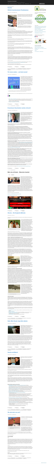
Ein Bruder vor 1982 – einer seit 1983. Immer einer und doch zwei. (40, 49)
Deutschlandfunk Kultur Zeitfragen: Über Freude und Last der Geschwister (17, 385)
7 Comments (24, 458)
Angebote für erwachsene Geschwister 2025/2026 (40, 26)
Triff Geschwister (20, 3)
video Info (13, 174)
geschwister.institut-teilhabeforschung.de (15, 147)
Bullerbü (36, 50)
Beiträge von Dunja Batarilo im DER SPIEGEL (14, 101)
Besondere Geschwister (22, 68)
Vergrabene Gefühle (25, 69)
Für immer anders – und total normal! (17, 72)
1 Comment (17, 105)
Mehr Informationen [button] (20, 201)
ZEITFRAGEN (10, 385)
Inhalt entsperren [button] (20, 203)
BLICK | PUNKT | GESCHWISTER (39, 30)
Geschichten (13, 68)
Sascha (10, 7)
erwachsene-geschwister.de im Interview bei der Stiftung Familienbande (17, 392)
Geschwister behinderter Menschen (14, 410)
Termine (23, 3)
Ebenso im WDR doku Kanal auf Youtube (12, 195)
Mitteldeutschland (27, 3)
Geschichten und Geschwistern (13, 3)
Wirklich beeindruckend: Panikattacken (18, 10)
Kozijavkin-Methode (11, 314)
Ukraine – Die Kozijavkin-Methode (16, 213)
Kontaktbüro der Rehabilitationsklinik (13, 312)
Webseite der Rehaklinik (11, 311)
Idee (8, 3)
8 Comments (29, 410)
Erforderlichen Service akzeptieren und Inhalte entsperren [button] (20, 205)
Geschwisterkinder (19, 69)
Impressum (45, 462)
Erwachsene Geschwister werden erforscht (19, 108)
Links (30, 3)
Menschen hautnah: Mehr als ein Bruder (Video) (40, 31)
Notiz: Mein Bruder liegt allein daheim (18, 321)
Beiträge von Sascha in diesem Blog (13, 391)
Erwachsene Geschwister (12, 1)
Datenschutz (42, 462)
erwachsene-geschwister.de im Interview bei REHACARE (15, 397)
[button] (20, 97)
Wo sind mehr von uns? (14, 412)
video (9, 174)
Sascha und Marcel (13, 352)
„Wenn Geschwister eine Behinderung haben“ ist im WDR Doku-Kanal (17, 62)
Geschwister (18, 409)
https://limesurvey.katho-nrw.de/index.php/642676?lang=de (25, 142)
